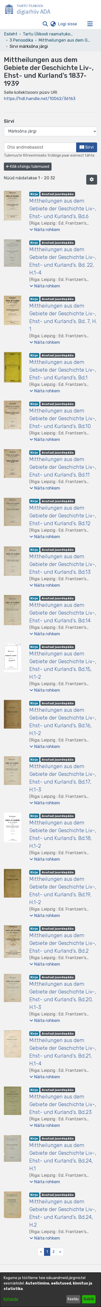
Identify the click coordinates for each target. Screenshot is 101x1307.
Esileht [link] (10, 34)
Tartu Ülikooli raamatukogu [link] (49, 34)
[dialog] (50, 1290)
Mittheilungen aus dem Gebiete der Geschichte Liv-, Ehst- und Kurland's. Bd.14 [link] (62, 613)
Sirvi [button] (89, 147)
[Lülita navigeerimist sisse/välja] (90, 24)
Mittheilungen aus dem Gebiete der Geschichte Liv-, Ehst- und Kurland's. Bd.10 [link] (62, 418)
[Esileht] (30, 8)
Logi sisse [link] (67, 23)
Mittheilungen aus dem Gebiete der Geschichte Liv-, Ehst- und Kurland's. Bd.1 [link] (62, 370)
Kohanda (11, 1299)
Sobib (88, 1299)
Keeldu (73, 1299)
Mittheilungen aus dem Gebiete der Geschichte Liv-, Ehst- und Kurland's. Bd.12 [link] (62, 515)
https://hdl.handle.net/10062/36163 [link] (39, 98)
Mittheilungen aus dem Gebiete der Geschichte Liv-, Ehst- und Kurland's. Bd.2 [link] (62, 943)
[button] (45, 24)
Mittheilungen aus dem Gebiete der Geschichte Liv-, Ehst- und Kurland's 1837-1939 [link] (64, 40)
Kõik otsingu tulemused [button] (29, 166)
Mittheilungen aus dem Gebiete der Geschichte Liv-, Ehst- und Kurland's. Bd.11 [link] (62, 467)
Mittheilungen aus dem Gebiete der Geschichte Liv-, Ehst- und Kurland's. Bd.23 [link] (62, 1104)
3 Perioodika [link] (21, 40)
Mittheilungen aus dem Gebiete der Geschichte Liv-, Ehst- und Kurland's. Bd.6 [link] (62, 208)
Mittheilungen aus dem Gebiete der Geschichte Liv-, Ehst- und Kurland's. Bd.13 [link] (62, 564)
